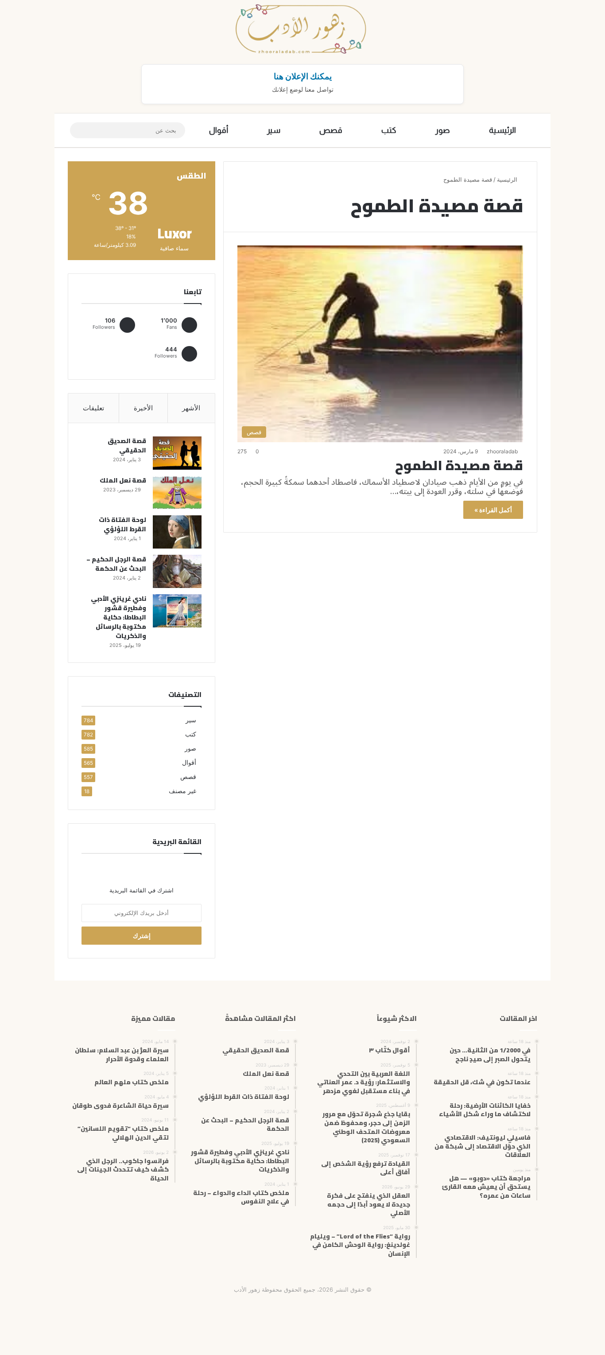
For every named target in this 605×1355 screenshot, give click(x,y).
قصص (330, 130)
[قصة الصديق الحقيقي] (177, 453)
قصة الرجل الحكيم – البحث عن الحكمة (116, 563)
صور (442, 130)
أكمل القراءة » (493, 510)
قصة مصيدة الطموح (459, 465)
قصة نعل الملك (123, 480)
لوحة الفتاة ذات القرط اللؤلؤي (122, 524)
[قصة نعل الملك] (177, 492)
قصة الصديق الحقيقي (127, 445)
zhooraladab (502, 451)
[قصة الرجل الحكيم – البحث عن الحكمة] (177, 571)
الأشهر (191, 408)
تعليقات (93, 408)
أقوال (218, 130)
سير (273, 130)
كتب (388, 130)
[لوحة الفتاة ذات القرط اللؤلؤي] (177, 532)
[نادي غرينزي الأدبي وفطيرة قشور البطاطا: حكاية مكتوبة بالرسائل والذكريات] (177, 610)
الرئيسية (502, 130)
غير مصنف (182, 790)
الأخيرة (143, 408)
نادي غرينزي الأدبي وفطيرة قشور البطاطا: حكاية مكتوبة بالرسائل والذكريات (118, 617)
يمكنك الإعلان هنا (303, 76)
